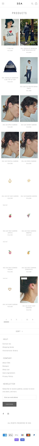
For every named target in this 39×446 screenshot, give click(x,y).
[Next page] (32, 319)
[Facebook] (3, 413)
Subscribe (9, 404)
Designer (6, 366)
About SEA (6, 363)
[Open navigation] (3, 3)
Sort (18, 331)
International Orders (10, 351)
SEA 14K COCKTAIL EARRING (10, 161)
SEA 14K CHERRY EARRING (29, 125)
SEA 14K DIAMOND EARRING (29, 196)
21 (27, 319)
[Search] (32, 3)
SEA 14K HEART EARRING (10, 304)
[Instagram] (8, 413)
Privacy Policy (8, 376)
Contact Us (7, 344)
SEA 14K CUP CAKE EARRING (10, 196)
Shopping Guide (8, 347)
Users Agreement (9, 373)
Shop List (6, 369)
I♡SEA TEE (10, 48)
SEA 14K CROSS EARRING (29, 161)
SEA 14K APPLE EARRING (10, 125)
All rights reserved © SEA (19, 423)
